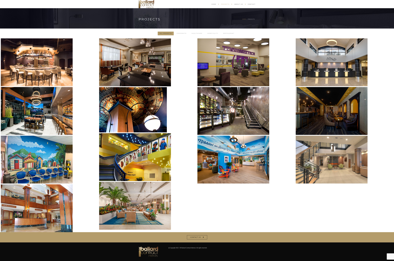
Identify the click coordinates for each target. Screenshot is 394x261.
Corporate (182, 33)
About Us (238, 4)
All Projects (166, 33)
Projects (225, 4)
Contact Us (195, 237)
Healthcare (197, 33)
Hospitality (212, 33)
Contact (251, 4)
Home (213, 4)
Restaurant (228, 33)
